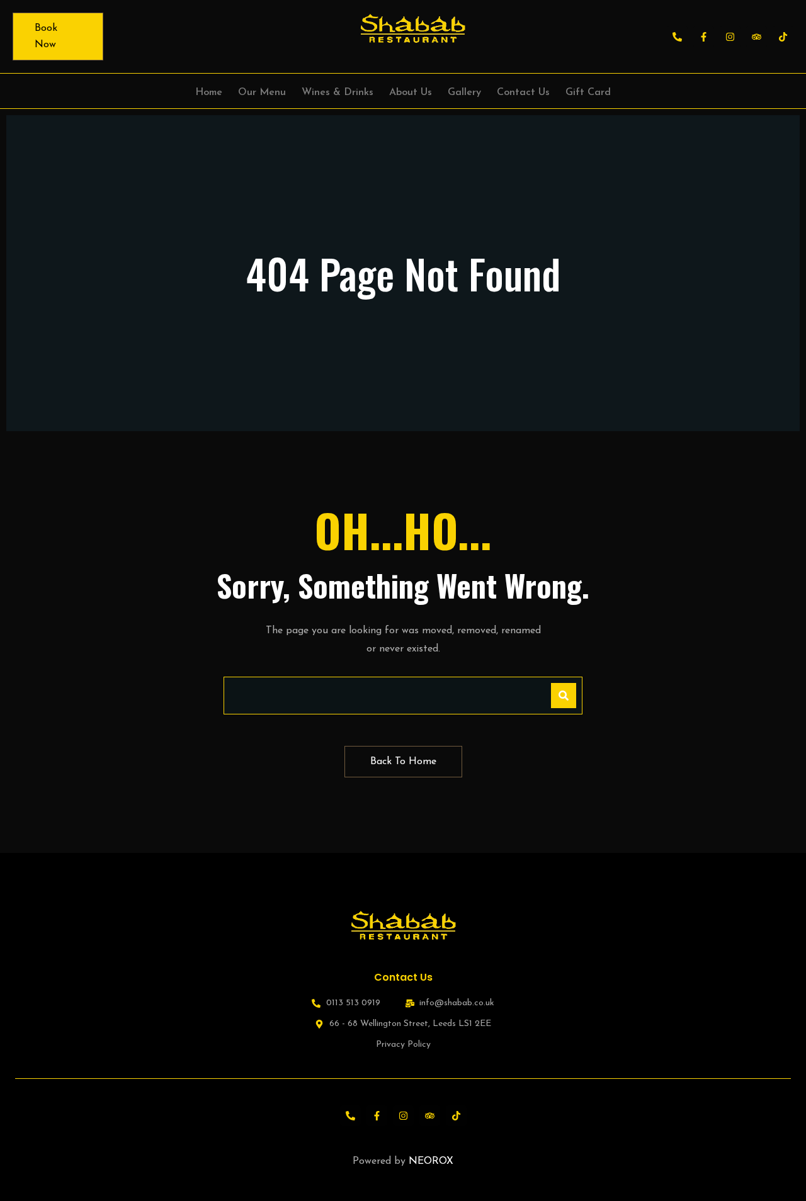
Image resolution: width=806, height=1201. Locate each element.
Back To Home (403, 762)
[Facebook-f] (703, 36)
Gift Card (588, 92)
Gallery (464, 92)
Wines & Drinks (337, 92)
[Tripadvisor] (756, 36)
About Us (410, 92)
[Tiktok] (783, 36)
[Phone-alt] (677, 36)
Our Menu (262, 92)
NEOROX (431, 1161)
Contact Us (523, 92)
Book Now (46, 36)
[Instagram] (730, 36)
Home (208, 92)
